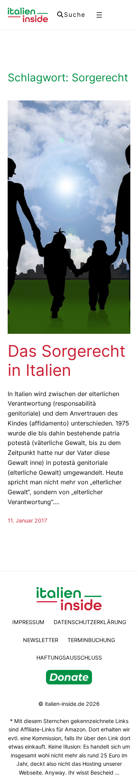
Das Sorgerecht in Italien (66, 360)
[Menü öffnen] (99, 14)
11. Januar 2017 (27, 520)
